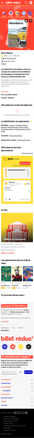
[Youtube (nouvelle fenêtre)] (12, 346)
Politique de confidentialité (11, 419)
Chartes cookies (8, 423)
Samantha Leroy (13, 127)
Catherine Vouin (20, 129)
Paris (27, 312)
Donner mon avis (25, 163)
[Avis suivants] (30, 190)
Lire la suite (5, 91)
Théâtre (25, 310)
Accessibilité (6, 428)
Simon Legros (23, 127)
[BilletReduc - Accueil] (13, 2)
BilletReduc (5, 328)
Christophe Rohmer (7, 129)
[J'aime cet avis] (6, 199)
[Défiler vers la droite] (32, 14)
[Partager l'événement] (26, 21)
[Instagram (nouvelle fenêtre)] (20, 346)
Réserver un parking (7, 253)
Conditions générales (9, 416)
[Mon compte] (31, 3)
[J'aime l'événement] (31, 21)
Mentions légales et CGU (10, 421)
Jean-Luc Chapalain (15, 125)
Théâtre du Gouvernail (8, 58)
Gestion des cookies (9, 430)
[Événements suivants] (32, 277)
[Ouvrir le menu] (3, 3)
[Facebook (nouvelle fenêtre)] (4, 346)
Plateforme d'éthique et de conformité (14, 425)
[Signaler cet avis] (9, 199)
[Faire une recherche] (26, 3)
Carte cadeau (5, 394)
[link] (4, 14)
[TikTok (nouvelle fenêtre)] (28, 346)
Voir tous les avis (27, 153)
